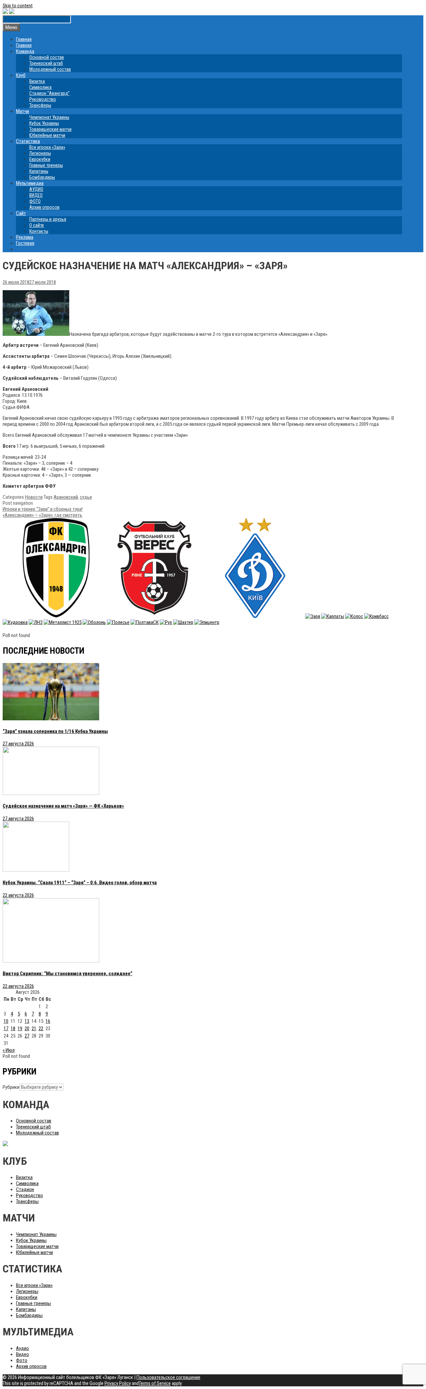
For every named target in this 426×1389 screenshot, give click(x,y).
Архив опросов (44, 207)
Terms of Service (155, 1383)
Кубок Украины (44, 123)
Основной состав (46, 57)
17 (6, 1029)
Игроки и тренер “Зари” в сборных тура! (43, 509)
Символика (40, 87)
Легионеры (40, 153)
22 (41, 1029)
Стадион (25, 1189)
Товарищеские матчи (50, 129)
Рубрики (11, 1087)
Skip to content (18, 6)
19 (20, 1029)
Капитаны (38, 171)
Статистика (28, 141)
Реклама (24, 237)
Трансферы (40, 105)
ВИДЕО (36, 195)
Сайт (21, 213)
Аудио (22, 1348)
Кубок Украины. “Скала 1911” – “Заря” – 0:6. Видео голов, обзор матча (80, 883)
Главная (24, 39)
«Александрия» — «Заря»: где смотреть (42, 515)
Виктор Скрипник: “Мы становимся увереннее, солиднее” (67, 974)
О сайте (36, 225)
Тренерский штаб (46, 63)
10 (6, 1021)
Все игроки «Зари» (47, 147)
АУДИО (36, 189)
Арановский (66, 497)
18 (13, 1029)
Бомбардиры (42, 177)
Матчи (22, 111)
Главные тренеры (46, 165)
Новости (34, 497)
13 (27, 1021)
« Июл (9, 1050)
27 (27, 1036)
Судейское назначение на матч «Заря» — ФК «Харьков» (63, 806)
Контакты (38, 231)
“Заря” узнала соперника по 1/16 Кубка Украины (55, 731)
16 (48, 1021)
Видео (22, 1354)
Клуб (21, 75)
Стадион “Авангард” (49, 93)
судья (86, 497)
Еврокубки (39, 159)
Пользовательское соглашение (168, 1377)
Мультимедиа (30, 183)
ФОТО (35, 201)
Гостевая (25, 243)
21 (34, 1029)
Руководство (42, 99)
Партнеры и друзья (47, 219)
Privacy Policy (118, 1383)
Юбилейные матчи (47, 135)
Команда (25, 51)
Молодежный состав (50, 69)
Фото (21, 1360)
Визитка (37, 81)
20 (27, 1029)
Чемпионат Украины (49, 117)
